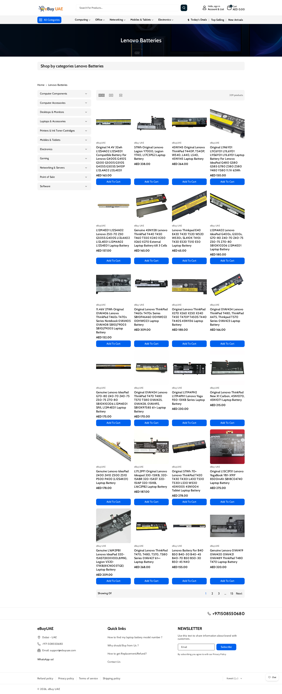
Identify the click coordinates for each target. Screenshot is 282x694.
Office (98, 19)
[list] (121, 95)
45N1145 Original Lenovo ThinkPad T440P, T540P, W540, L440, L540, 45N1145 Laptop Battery (188, 153)
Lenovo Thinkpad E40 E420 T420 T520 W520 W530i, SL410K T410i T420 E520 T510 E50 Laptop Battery (188, 237)
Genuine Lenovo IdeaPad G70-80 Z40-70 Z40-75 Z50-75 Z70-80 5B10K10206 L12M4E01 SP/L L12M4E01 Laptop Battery (113, 402)
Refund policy (45, 678)
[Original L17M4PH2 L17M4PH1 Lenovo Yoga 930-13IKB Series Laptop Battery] (189, 367)
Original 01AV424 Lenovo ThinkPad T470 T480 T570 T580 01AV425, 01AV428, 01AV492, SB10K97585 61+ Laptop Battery (150, 402)
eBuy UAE (54, 689)
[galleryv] (111, 95)
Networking (116, 19)
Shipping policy (111, 678)
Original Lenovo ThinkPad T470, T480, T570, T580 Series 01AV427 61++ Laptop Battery (151, 556)
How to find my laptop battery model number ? (135, 637)
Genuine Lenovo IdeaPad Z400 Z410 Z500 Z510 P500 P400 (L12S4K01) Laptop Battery (112, 477)
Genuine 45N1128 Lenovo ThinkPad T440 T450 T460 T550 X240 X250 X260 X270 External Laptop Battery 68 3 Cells (150, 237)
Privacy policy (66, 678)
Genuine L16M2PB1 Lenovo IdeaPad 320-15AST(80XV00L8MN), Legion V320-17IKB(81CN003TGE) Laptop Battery (111, 560)
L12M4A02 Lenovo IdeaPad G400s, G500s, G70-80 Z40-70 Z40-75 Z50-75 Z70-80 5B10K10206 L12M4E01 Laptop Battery (226, 239)
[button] (236, 7)
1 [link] (205, 593)
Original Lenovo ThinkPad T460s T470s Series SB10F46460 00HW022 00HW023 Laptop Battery (151, 317)
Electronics (164, 19)
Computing (81, 19)
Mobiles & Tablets (140, 19)
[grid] (101, 95)
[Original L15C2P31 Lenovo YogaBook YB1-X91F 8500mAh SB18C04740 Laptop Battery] (227, 446)
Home (40, 84)
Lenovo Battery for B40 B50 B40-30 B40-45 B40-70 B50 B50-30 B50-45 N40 (188, 556)
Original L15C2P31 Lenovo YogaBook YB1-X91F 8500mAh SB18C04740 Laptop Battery (227, 477)
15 (231, 593)
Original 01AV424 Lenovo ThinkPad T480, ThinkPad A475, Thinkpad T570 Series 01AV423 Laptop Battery (227, 317)
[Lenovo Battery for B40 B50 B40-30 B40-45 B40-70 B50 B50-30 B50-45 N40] (189, 526)
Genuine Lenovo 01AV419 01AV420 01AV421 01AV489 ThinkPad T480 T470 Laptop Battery (226, 556)
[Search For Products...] (184, 8)
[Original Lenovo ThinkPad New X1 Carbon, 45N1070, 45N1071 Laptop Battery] (227, 367)
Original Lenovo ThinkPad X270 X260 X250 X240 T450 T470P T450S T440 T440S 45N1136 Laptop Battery (189, 317)
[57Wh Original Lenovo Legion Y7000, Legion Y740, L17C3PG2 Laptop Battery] (151, 122)
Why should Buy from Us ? (123, 645)
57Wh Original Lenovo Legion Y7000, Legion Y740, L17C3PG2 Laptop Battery (149, 153)
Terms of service (88, 678)
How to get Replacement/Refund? (127, 653)
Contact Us (114, 661)
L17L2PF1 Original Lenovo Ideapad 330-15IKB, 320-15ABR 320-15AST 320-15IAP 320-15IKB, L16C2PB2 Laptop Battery (151, 479)
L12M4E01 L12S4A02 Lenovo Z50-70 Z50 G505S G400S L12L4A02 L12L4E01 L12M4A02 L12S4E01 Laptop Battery (113, 237)
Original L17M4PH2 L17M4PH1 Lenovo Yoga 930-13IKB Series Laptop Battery (188, 398)
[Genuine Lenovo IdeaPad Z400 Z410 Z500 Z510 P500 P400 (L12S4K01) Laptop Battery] (113, 446)
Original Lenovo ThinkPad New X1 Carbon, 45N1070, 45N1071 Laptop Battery (227, 396)
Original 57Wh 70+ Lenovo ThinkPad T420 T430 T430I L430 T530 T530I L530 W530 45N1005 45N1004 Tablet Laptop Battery (188, 481)
